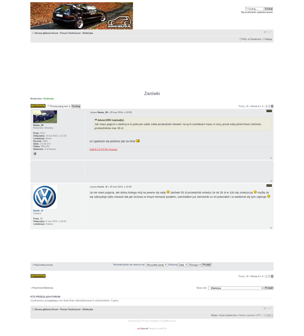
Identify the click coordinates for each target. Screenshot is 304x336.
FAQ (244, 39)
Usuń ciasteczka (228, 315)
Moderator (48, 98)
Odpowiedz (36, 105)
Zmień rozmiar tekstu (269, 31)
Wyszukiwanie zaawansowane (257, 12)
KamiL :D (102, 186)
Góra (271, 158)
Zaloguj (268, 39)
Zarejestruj (255, 39)
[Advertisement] (125, 65)
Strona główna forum (46, 33)
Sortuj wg (173, 264)
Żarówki (152, 93)
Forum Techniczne (70, 33)
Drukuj (265, 31)
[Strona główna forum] (152, 15)
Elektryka (88, 33)
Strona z (256, 106)
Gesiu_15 (103, 112)
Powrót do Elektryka (42, 287)
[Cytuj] (269, 111)
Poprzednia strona (43, 264)
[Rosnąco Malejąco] (200, 264)
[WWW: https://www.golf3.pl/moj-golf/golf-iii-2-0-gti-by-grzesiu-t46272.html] (34, 153)
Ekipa (214, 315)
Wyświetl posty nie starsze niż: (129, 264)
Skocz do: (201, 287)
